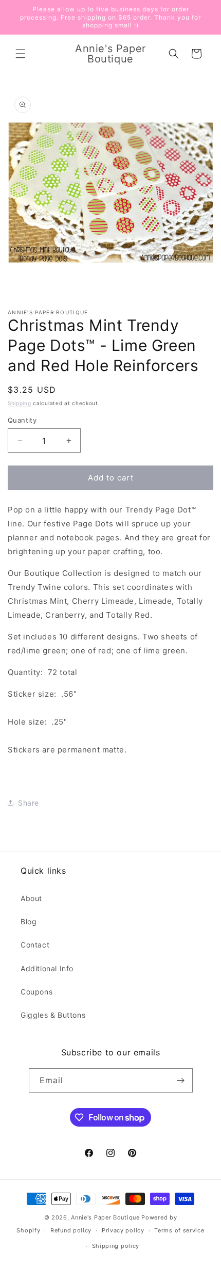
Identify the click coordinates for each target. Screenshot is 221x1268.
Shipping (19, 403)
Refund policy (70, 1230)
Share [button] (28, 802)
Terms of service (179, 1230)
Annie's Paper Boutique (105, 1217)
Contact (35, 944)
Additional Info (47, 968)
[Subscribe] (181, 1080)
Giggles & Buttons (53, 1014)
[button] (20, 53)
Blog (28, 921)
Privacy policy (123, 1230)
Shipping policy (116, 1245)
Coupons (36, 991)
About (31, 898)
